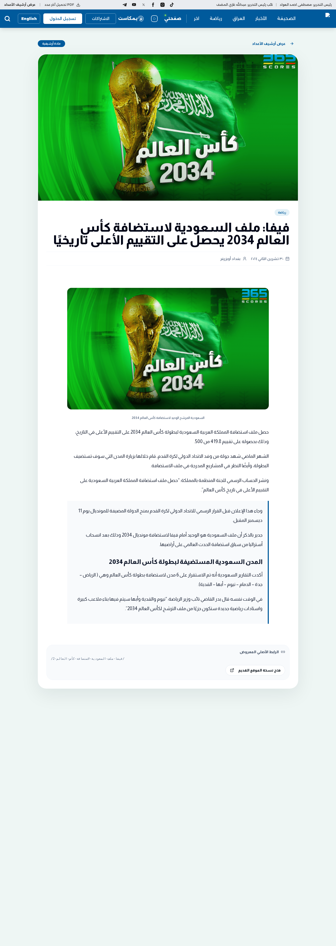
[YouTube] (134, 4)
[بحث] (7, 18)
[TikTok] (172, 4)
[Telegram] (124, 4)
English (29, 18)
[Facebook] (153, 4)
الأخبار (261, 18)
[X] (143, 4)
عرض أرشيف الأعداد (269, 43)
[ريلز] (154, 18)
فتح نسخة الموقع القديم (259, 670)
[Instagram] (162, 4)
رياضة (216, 18)
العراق (239, 18)
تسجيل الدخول (63, 18)
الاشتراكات (100, 18)
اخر (196, 18)
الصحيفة (286, 18)
